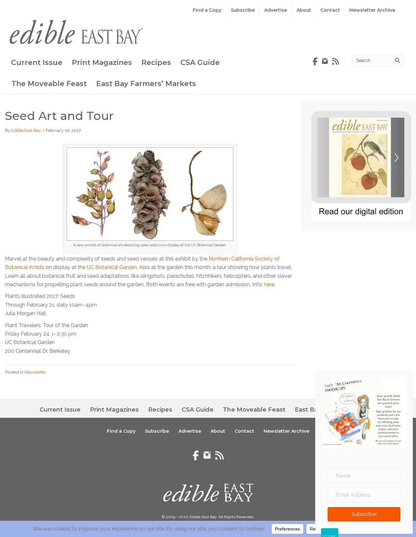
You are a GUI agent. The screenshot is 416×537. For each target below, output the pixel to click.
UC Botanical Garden (112, 267)
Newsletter (35, 372)
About (303, 10)
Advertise (275, 10)
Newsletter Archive (372, 10)
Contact (330, 10)
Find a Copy (207, 10)
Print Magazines (102, 62)
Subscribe (243, 10)
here (269, 284)
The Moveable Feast (49, 83)
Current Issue (36, 62)
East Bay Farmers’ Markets (146, 83)
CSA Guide (200, 62)
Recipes (156, 62)
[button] (364, 514)
